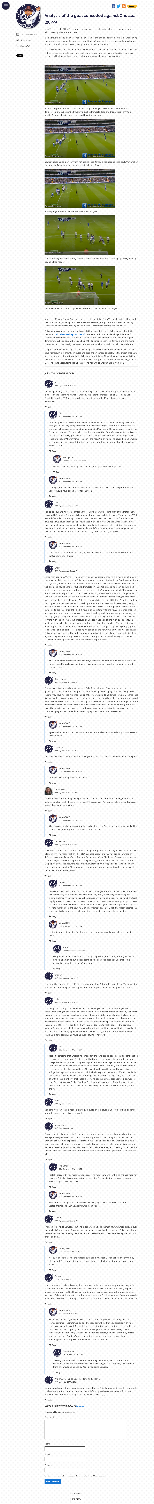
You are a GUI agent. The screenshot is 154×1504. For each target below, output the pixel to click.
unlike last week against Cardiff (70, 334)
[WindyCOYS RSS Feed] (124, 6)
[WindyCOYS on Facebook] (114, 6)
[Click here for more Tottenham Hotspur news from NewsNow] (77, 1499)
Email (47, 1454)
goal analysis (25, 46)
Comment (49, 1417)
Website (49, 1465)
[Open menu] (6, 6)
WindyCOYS (69, 1405)
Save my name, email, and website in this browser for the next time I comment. (77, 1476)
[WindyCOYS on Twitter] (119, 6)
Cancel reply (80, 1406)
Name (47, 1443)
